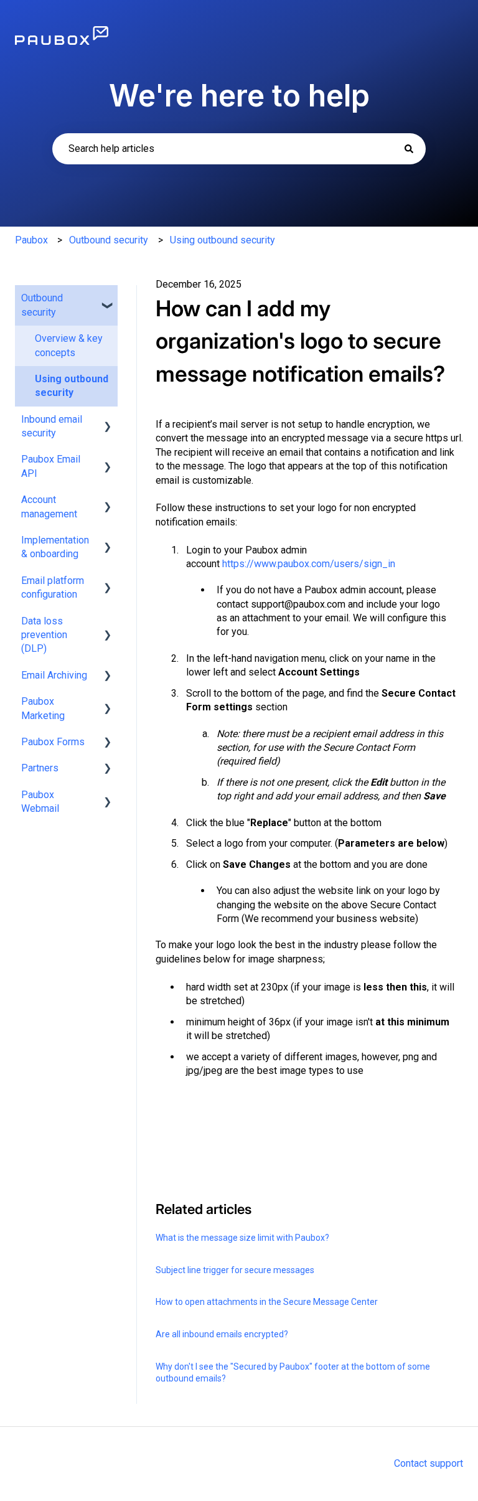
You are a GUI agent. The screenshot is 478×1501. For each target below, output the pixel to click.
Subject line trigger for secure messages (235, 1270)
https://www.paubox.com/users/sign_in (308, 564)
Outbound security (108, 240)
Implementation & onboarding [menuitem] (55, 547)
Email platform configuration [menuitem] (52, 587)
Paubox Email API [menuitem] (50, 466)
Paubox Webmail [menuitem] (40, 801)
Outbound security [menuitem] (42, 305)
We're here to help (239, 95)
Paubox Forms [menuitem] (53, 742)
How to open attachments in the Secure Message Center (267, 1302)
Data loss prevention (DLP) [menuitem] (44, 635)
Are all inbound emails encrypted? (222, 1334)
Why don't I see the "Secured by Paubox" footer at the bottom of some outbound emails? (293, 1373)
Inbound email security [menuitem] (51, 426)
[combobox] (239, 148)
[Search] (409, 148)
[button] (108, 299)
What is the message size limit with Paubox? (242, 1238)
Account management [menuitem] (49, 506)
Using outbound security (222, 240)
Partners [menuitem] (40, 768)
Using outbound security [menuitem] (71, 385)
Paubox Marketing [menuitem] (43, 708)
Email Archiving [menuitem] (54, 675)
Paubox (31, 240)
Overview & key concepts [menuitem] (69, 345)
